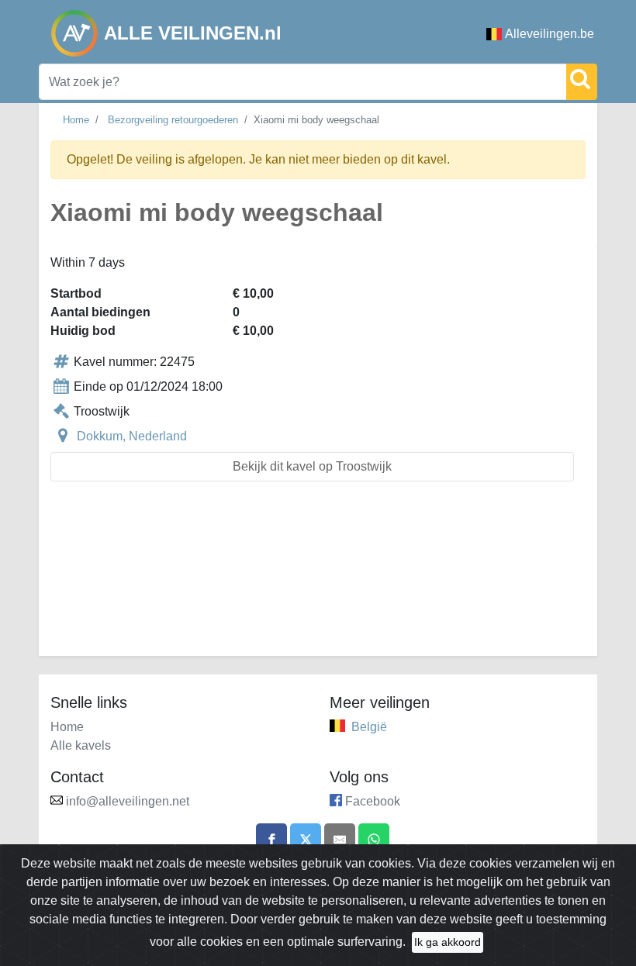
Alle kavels (80, 745)
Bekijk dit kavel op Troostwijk (312, 466)
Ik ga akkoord (447, 942)
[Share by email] (339, 838)
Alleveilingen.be (549, 33)
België (369, 726)
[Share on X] (305, 838)
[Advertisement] (318, 578)
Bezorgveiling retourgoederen (173, 120)
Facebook (372, 801)
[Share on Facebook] (271, 838)
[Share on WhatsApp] (373, 838)
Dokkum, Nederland (132, 436)
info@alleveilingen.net (127, 801)
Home (76, 120)
